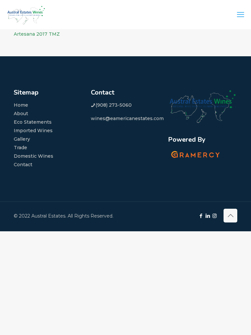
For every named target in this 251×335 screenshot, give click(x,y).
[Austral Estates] (26, 14)
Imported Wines (33, 130)
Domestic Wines (33, 156)
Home (21, 105)
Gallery (22, 139)
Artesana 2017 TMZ (37, 34)
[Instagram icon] (214, 216)
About (21, 113)
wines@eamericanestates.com (127, 118)
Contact (23, 165)
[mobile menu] (240, 14)
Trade (20, 147)
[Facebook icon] (200, 216)
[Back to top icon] (230, 215)
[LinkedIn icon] (207, 216)
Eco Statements (33, 122)
